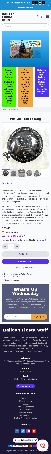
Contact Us (25, 398)
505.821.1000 (25, 371)
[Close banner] (49, 5)
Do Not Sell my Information (25, 418)
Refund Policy (25, 415)
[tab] (8, 184)
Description (7, 183)
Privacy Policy (26, 410)
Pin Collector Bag (13, 109)
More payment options (25, 268)
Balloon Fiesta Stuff (8, 17)
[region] (25, 5)
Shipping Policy (25, 412)
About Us (25, 404)
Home (4, 109)
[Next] (47, 146)
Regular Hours (25, 401)
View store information (12, 280)
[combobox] (22, 26)
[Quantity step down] (5, 246)
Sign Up (38, 317)
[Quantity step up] (17, 246)
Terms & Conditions (25, 407)
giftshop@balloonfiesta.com (25, 379)
